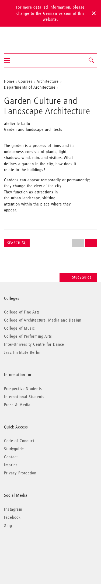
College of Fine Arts (22, 312)
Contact (11, 456)
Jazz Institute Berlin (22, 352)
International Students (24, 396)
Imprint (10, 464)
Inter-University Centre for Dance (34, 344)
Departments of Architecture (29, 87)
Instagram (13, 509)
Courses (25, 81)
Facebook (12, 517)
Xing (8, 525)
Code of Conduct (19, 440)
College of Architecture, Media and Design (42, 320)
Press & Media (17, 404)
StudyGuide (82, 277)
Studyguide (14, 448)
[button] (91, 60)
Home (9, 81)
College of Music (19, 328)
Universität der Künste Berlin (25, 36)
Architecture (48, 81)
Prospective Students (23, 388)
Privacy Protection (20, 472)
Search (14, 242)
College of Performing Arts (28, 336)
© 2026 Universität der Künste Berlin (32, 548)
